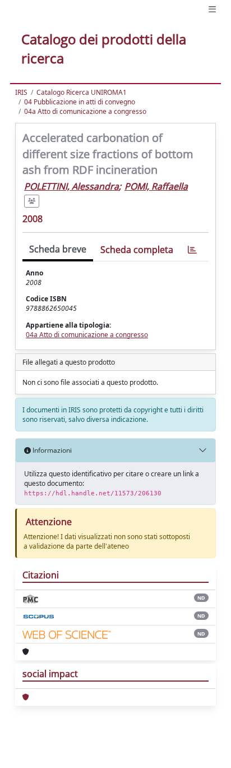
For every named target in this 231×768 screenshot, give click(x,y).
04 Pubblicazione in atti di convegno (79, 102)
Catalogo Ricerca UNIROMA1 (81, 92)
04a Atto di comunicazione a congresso (85, 111)
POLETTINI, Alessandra (71, 186)
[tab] (192, 250)
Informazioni (51, 450)
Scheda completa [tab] (136, 249)
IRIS (21, 92)
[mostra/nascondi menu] (212, 9)
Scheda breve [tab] (57, 249)
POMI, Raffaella (156, 186)
